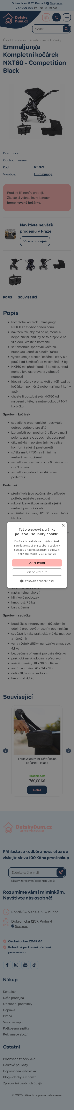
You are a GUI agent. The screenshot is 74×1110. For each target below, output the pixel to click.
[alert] (37, 555)
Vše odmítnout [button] (37, 572)
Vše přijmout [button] (37, 562)
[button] (37, 581)
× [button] (63, 525)
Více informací (47, 553)
